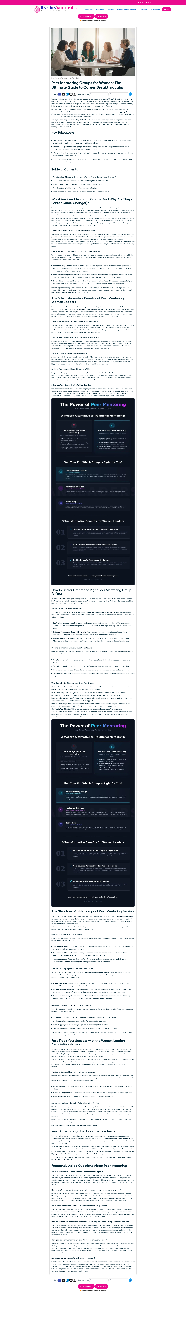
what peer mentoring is (97, 257)
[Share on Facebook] (59, 94)
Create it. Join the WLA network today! (84, 1125)
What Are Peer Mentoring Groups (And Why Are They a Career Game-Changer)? (84, 177)
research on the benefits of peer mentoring (107, 311)
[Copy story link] (74, 94)
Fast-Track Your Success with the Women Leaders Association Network (81, 192)
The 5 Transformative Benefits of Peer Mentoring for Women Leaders (80, 181)
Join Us (166, 9)
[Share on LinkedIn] (67, 94)
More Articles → (86, 16)
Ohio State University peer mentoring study (76, 714)
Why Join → (101, 16)
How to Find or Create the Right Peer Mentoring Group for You (77, 184)
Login (141, 2)
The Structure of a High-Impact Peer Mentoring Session (75, 188)
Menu (149, 2)
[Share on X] (63, 94)
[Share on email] (71, 94)
